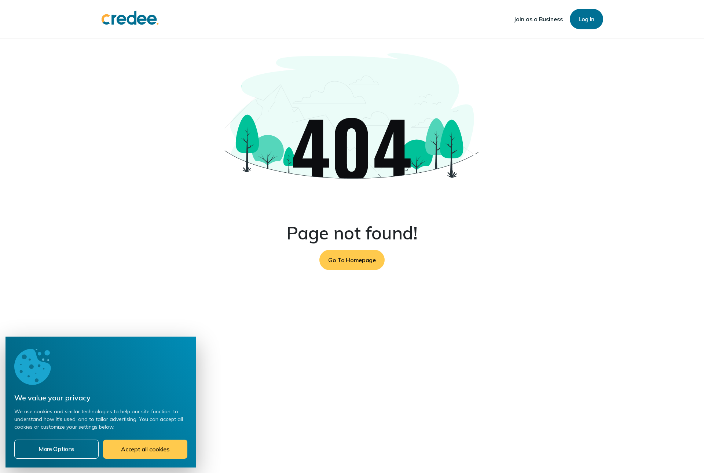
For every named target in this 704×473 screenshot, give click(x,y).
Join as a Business (538, 19)
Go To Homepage (352, 260)
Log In (586, 19)
